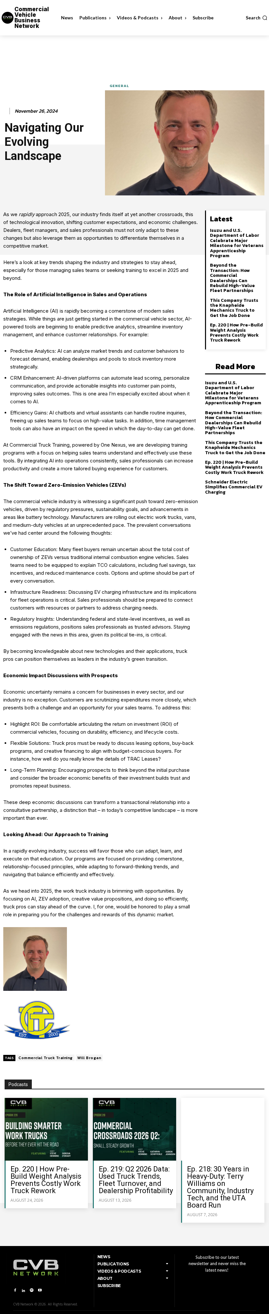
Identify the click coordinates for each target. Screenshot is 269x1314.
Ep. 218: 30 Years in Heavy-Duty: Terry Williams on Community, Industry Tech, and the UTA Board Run (220, 1187)
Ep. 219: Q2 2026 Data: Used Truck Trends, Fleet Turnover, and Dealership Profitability (136, 1180)
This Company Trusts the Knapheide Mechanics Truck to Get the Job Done (234, 308)
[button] (256, 18)
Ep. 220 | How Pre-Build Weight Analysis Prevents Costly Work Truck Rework (236, 333)
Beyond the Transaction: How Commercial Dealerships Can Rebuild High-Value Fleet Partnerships (232, 278)
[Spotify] (31, 1290)
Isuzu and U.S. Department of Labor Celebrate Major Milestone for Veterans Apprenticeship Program (236, 243)
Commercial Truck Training (45, 1058)
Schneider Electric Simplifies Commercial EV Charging (233, 487)
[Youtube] (39, 1290)
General (119, 85)
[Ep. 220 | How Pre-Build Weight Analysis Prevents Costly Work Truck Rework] (46, 1129)
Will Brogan (89, 1058)
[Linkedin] (23, 1290)
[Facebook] (14, 1290)
